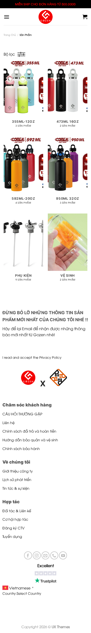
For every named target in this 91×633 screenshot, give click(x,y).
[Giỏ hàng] (85, 16)
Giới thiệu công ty (17, 471)
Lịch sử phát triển (16, 479)
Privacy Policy (50, 357)
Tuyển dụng (12, 536)
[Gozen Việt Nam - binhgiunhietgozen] (45, 16)
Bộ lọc (9, 54)
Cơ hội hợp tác (15, 519)
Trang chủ (10, 34)
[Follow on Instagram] (37, 555)
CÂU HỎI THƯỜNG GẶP (22, 414)
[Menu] (6, 17)
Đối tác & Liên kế (16, 510)
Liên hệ (8, 422)
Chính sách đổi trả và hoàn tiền (29, 431)
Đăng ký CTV (13, 528)
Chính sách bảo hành (21, 448)
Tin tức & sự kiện (15, 488)
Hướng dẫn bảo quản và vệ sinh (30, 439)
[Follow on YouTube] (63, 555)
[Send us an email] (45, 555)
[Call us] (54, 555)
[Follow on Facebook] (28, 555)
